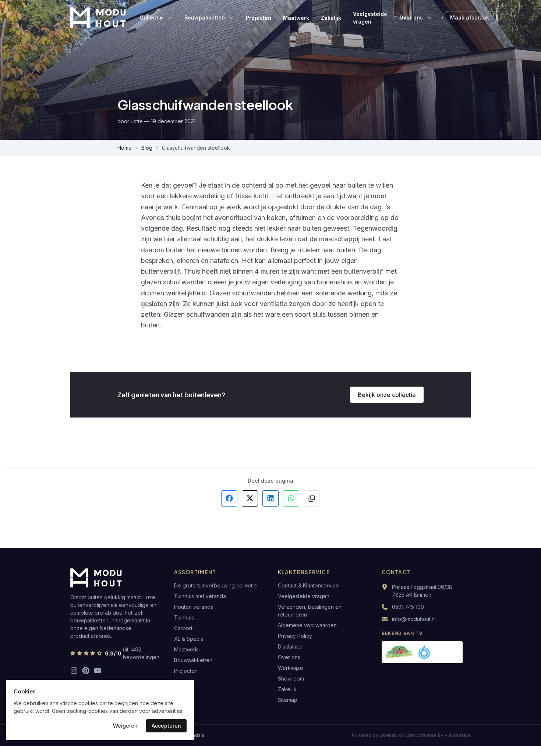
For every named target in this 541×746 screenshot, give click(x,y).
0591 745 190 (408, 607)
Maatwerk (296, 18)
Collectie (151, 17)
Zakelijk (331, 18)
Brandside (459, 735)
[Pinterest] (85, 670)
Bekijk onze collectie (387, 394)
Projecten (258, 18)
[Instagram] (74, 670)
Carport (183, 628)
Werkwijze (290, 668)
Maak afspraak (469, 17)
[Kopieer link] (312, 498)
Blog (146, 148)
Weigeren (125, 725)
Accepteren (166, 725)
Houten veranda (193, 607)
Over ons (411, 17)
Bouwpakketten (204, 17)
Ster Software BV (425, 735)
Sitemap (287, 700)
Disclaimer (290, 646)
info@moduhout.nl (414, 619)
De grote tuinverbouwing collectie (215, 585)
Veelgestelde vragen (370, 18)
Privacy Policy (295, 636)
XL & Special (189, 639)
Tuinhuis (184, 617)
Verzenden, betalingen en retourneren (310, 611)
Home (124, 148)
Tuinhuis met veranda (200, 596)
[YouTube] (97, 670)
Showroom (291, 678)
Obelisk (387, 735)
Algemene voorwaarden (307, 625)
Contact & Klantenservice (308, 585)
